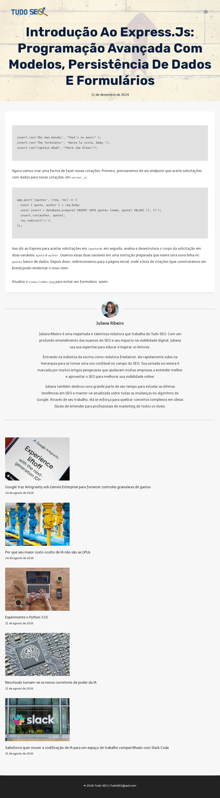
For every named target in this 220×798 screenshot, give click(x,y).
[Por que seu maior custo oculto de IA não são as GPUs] (110, 524)
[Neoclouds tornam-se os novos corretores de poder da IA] (110, 654)
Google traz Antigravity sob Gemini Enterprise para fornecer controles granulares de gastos (78, 487)
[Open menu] (206, 11)
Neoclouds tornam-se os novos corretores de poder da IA (50, 682)
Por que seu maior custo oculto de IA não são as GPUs (47, 552)
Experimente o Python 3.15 (26, 617)
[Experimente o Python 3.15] (110, 589)
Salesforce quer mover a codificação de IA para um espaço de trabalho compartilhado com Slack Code (87, 748)
